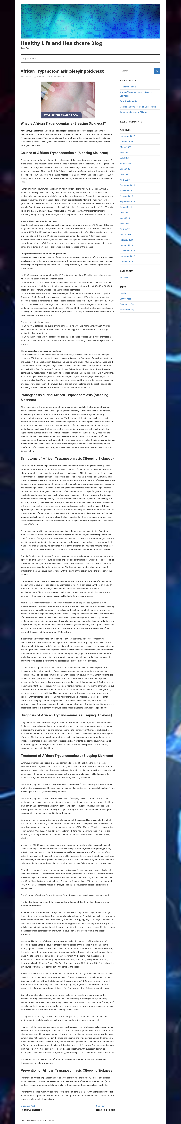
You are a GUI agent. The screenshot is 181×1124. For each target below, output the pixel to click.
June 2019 (125, 218)
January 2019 (126, 245)
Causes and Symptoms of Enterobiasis (138, 107)
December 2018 (127, 250)
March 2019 (125, 234)
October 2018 (126, 261)
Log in (123, 293)
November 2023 (127, 136)
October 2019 (126, 196)
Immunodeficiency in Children (134, 112)
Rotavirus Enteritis (128, 101)
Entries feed (125, 299)
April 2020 (125, 180)
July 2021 (124, 158)
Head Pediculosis (128, 86)
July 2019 (124, 212)
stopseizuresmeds (44, 76)
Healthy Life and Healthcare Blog (61, 43)
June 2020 (125, 169)
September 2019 (128, 201)
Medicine (60, 76)
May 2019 (124, 223)
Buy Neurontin (29, 58)
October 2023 (126, 141)
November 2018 (127, 256)
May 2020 (124, 174)
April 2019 (125, 229)
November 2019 (127, 190)
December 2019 (127, 185)
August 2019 (126, 207)
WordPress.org (127, 309)
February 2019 (126, 240)
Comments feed (127, 304)
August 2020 (126, 163)
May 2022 (124, 152)
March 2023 (125, 147)
